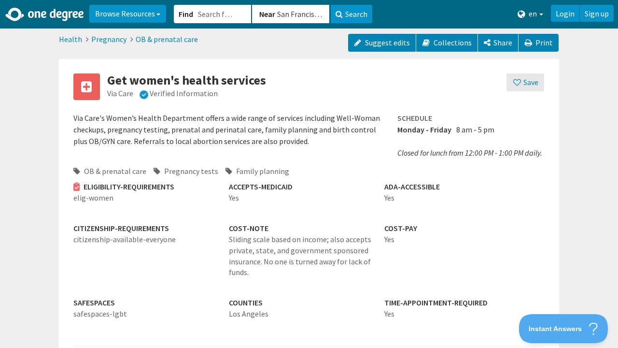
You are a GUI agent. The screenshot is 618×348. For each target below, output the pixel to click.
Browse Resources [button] (125, 13)
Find (186, 14)
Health (70, 39)
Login (565, 13)
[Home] (45, 14)
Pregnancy (108, 39)
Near (267, 14)
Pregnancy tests (190, 171)
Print (543, 42)
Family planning (262, 171)
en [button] (532, 13)
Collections (452, 42)
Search (356, 14)
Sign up (597, 13)
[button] (309, 174)
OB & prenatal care (167, 39)
